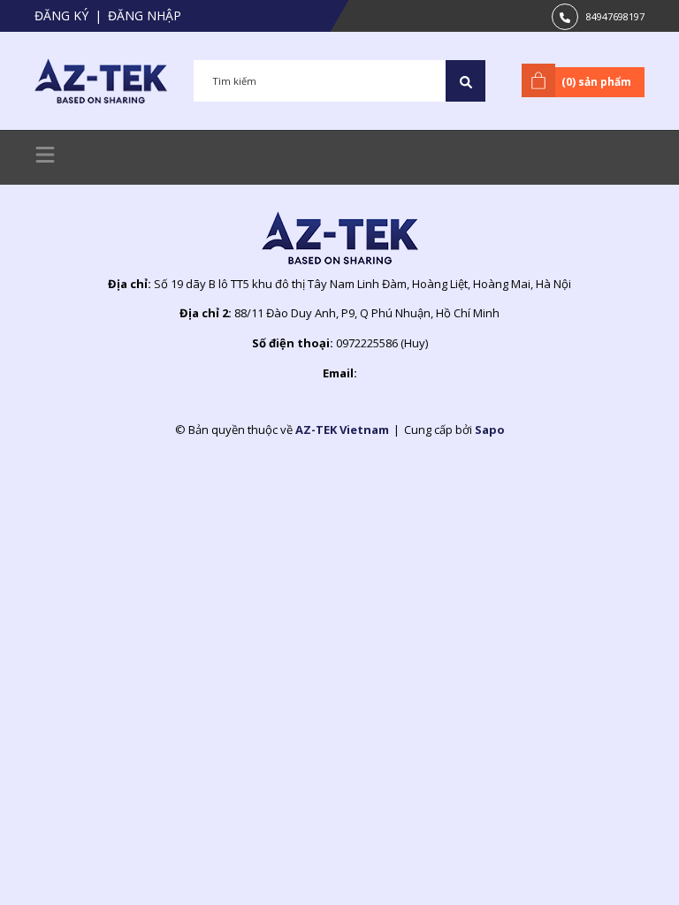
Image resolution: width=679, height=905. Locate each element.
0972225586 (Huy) (382, 343)
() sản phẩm (596, 81)
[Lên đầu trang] (621, 863)
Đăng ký (61, 15)
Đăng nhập (144, 15)
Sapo (490, 429)
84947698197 (615, 16)
